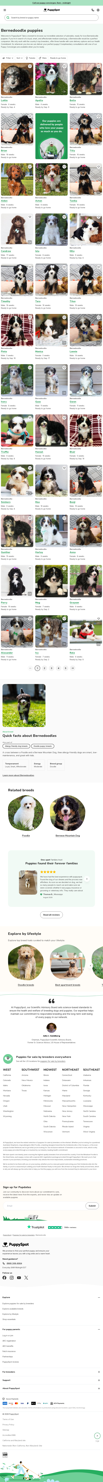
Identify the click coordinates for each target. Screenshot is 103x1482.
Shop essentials (9, 1319)
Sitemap (6, 1430)
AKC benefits (8, 1346)
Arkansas (87, 1080)
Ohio (45, 1121)
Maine (64, 1090)
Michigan (47, 1095)
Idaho (5, 1085)
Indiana (46, 1080)
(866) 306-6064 (14, 1263)
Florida (86, 1085)
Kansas (46, 1090)
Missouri (47, 1106)
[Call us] (93, 10)
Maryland (66, 1095)
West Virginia (89, 1131)
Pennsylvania (67, 1121)
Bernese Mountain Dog (68, 835)
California (7, 1075)
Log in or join (8, 1335)
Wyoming (7, 1116)
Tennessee (88, 1121)
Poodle (26, 835)
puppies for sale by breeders (52, 1061)
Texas (24, 1090)
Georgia (86, 1090)
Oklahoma (26, 1085)
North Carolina (89, 1111)
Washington (8, 1111)
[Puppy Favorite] (30, 66)
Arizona (25, 1075)
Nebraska (47, 1111)
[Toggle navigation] (5, 10)
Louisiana (87, 1101)
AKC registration (9, 1341)
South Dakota (49, 1126)
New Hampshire (69, 1106)
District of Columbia (70, 1085)
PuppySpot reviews (11, 1362)
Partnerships (8, 1357)
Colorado (7, 1080)
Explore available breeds (13, 1309)
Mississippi (88, 1106)
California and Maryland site (14, 1440)
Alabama (87, 1075)
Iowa (45, 1085)
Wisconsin (48, 1131)
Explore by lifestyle (10, 1314)
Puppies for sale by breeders (24, 1235)
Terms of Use (8, 1419)
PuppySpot (7, 1235)
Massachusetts (68, 1101)
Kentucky (87, 1095)
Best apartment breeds (67, 984)
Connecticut (67, 1075)
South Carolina (89, 1116)
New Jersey (67, 1111)
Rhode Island (67, 1126)
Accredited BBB (9, 1435)
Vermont (66, 1131)
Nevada (6, 1095)
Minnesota (48, 1101)
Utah (5, 1106)
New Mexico (27, 1080)
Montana (7, 1090)
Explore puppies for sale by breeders (18, 1303)
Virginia (86, 1126)
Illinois (46, 1075)
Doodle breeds (26, 984)
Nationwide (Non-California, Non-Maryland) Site (22, 1446)
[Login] (98, 10)
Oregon (6, 1101)
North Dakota (49, 1116)
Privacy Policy (8, 1425)
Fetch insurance (9, 1351)
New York (66, 1116)
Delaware (66, 1080)
